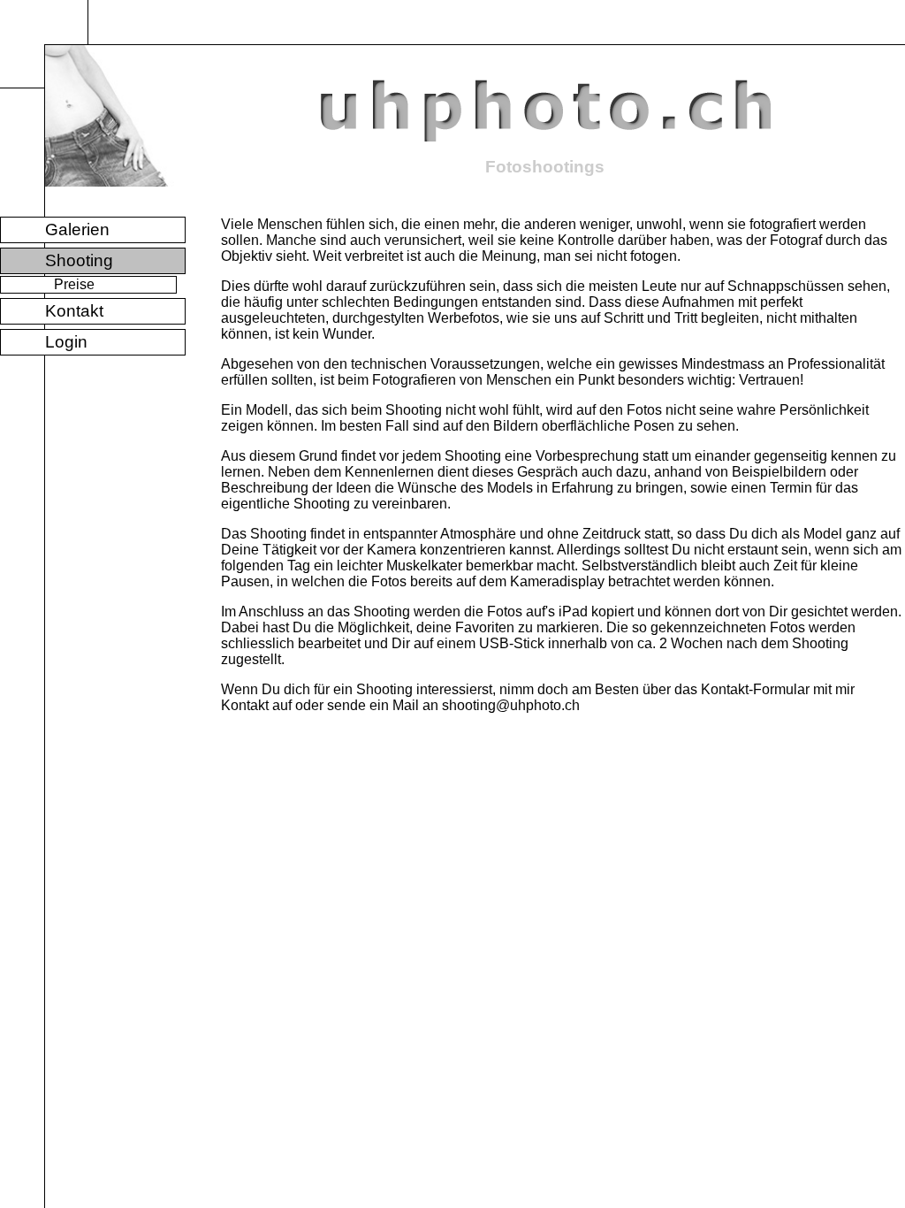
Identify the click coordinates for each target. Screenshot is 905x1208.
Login (66, 342)
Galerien (77, 229)
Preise (74, 284)
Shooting (79, 260)
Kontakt (74, 311)
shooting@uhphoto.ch (511, 705)
